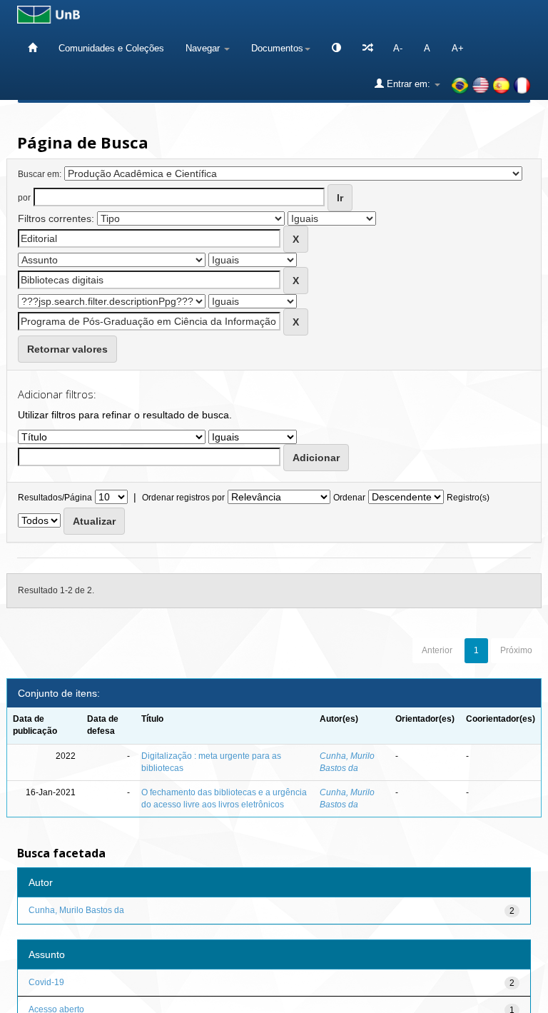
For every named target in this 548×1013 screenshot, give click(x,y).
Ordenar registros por (183, 498)
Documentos (277, 48)
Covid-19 (46, 982)
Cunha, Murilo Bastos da (76, 910)
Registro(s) (468, 498)
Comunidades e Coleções (111, 48)
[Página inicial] (32, 48)
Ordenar (349, 498)
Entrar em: (408, 84)
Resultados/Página (55, 498)
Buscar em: (39, 174)
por (24, 198)
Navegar (204, 48)
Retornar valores (67, 349)
